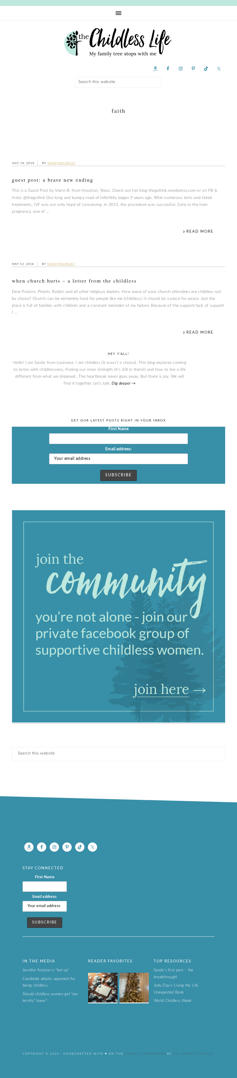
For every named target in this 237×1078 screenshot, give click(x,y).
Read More (200, 232)
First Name (118, 429)
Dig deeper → (124, 383)
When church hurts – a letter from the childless (74, 280)
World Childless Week (172, 1001)
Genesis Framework (144, 1053)
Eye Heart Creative (193, 1053)
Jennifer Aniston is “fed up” (46, 970)
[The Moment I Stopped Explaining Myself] (103, 1001)
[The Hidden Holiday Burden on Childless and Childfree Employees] (134, 1001)
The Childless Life (118, 42)
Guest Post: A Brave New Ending (52, 179)
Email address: (118, 449)
